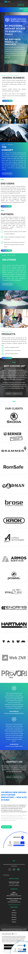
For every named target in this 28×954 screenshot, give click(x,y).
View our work (6, 250)
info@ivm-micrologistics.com (14, 904)
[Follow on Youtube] (18, 869)
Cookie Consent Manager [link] (6, 933)
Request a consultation (14, 393)
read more (6, 827)
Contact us (20, 4)
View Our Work (11, 61)
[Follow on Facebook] (9, 869)
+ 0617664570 (16, 885)
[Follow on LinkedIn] (14, 869)
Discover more (7, 100)
